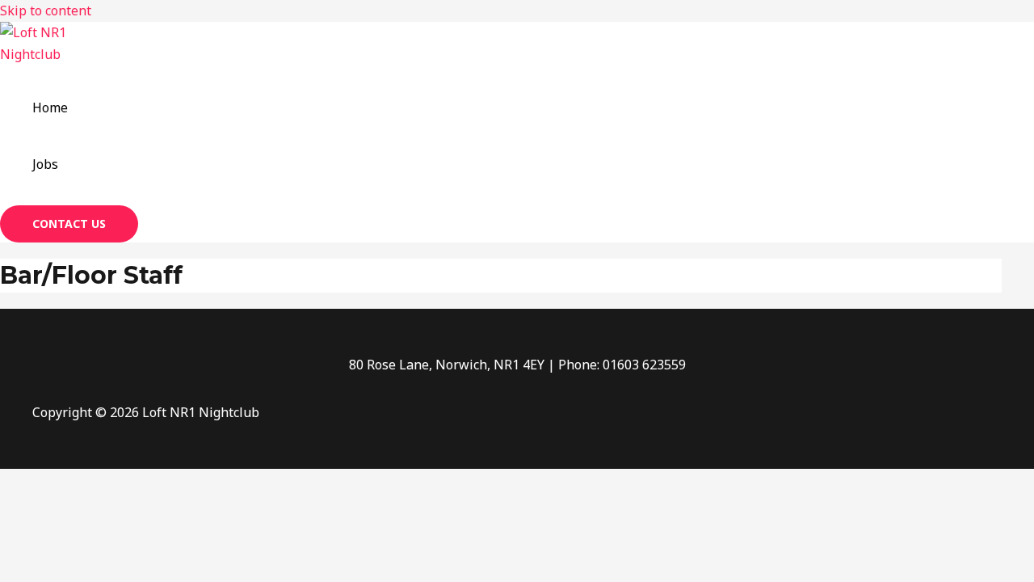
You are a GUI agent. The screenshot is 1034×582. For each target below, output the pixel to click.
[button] (69, 223)
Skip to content (45, 10)
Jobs (45, 164)
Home (50, 107)
